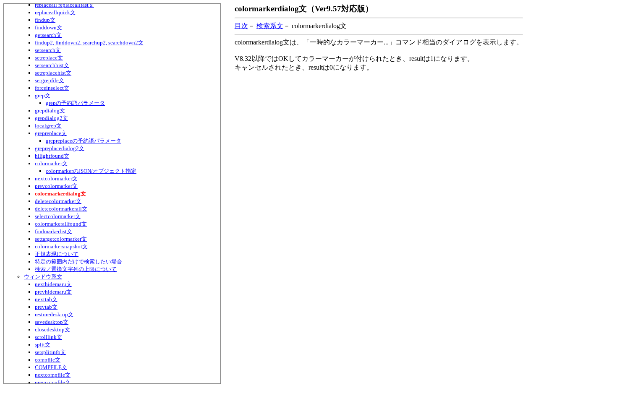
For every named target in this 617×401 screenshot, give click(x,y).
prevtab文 (46, 307)
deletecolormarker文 (58, 201)
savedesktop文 (51, 322)
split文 (42, 344)
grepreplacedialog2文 (59, 148)
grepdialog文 (50, 110)
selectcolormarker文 (58, 216)
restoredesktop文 (54, 314)
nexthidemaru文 (53, 284)
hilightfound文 (52, 156)
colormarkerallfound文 (61, 224)
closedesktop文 (52, 329)
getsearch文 (48, 35)
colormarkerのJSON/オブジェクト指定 (91, 171)
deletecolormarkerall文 (61, 209)
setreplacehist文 (53, 73)
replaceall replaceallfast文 (64, 5)
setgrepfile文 (49, 80)
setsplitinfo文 (50, 352)
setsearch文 (48, 50)
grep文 (42, 95)
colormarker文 (51, 163)
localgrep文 (48, 125)
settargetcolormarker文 (61, 239)
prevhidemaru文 (53, 292)
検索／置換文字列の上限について (76, 269)
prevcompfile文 (53, 382)
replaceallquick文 (55, 12)
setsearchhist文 (52, 65)
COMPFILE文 (51, 367)
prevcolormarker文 (56, 186)
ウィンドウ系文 (43, 276)
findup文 (45, 20)
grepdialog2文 (51, 118)
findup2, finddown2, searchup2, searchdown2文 (89, 42)
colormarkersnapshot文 (61, 246)
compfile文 (47, 360)
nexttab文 (46, 299)
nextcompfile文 (53, 375)
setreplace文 (49, 58)
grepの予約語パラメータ (75, 103)
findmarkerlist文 (53, 231)
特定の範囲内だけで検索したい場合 (78, 261)
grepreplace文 (51, 133)
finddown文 (48, 27)
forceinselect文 (52, 88)
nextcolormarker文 (56, 178)
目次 (241, 25)
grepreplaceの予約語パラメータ (83, 141)
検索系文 (269, 25)
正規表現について (56, 254)
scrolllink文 (48, 337)
